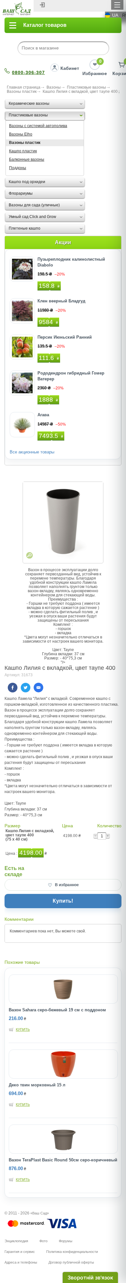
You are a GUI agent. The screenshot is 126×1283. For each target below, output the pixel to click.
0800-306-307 (28, 72)
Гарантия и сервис (20, 1252)
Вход (42, 5)
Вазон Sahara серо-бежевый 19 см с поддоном (57, 1009)
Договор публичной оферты (71, 1262)
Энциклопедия (16, 1241)
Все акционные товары (32, 452)
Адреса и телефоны (21, 1262)
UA (115, 15)
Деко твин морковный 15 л (37, 1084)
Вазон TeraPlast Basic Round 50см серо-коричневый (63, 1160)
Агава (43, 414)
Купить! (63, 901)
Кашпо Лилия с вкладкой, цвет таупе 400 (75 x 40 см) (29, 835)
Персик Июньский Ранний (64, 337)
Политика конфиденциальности (72, 1252)
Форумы (65, 1241)
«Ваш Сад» (39, 1213)
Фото (43, 1241)
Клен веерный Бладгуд (61, 301)
